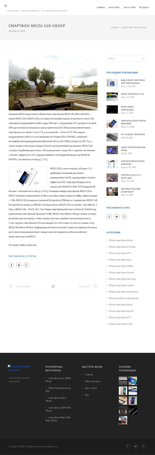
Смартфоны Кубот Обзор (56, 399)
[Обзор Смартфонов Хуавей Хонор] (133, 400)
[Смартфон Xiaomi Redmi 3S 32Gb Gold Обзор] (123, 381)
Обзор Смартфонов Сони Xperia (133, 149)
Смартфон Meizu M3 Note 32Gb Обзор (133, 163)
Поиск (145, 7)
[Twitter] (18, 265)
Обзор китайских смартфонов (124, 298)
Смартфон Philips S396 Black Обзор (57, 419)
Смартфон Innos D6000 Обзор (58, 380)
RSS (87, 394)
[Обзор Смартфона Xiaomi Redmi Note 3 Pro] (133, 381)
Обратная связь (93, 381)
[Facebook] (11, 265)
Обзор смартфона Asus (120, 259)
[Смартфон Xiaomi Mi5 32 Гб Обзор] (133, 391)
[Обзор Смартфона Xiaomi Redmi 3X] (123, 420)
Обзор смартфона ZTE (120, 317)
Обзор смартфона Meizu (134, 27)
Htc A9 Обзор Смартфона (133, 134)
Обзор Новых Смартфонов (127, 108)
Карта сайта (130, 7)
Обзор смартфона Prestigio (122, 246)
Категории (114, 7)
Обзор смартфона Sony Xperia (123, 291)
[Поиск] (143, 58)
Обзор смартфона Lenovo (121, 285)
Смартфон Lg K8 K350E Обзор (58, 409)
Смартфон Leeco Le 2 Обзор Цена (131, 176)
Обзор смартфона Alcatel (121, 311)
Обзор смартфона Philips (121, 266)
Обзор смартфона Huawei (121, 272)
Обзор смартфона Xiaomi (121, 240)
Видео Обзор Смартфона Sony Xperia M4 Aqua (133, 81)
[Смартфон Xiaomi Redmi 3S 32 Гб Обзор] (123, 391)
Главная (101, 7)
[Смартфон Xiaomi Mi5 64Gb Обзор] (123, 410)
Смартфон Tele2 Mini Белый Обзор (130, 190)
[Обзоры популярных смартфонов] (36, 5)
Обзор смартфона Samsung (122, 278)
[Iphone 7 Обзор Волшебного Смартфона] (133, 410)
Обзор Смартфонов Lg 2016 (58, 389)
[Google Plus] (26, 265)
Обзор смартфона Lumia (121, 323)
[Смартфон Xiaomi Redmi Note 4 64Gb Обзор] (123, 400)
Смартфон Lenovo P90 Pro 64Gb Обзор (133, 122)
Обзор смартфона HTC (120, 253)
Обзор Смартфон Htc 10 (132, 94)
